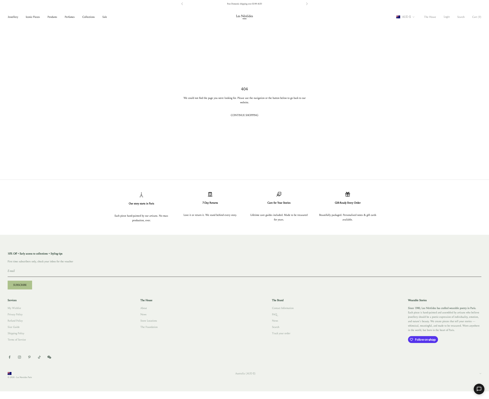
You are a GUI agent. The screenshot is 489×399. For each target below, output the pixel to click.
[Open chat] (479, 389)
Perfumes (70, 17)
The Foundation (149, 327)
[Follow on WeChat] (49, 357)
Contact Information (283, 308)
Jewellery (13, 17)
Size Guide (14, 327)
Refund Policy (15, 320)
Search (275, 327)
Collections (88, 17)
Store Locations (148, 320)
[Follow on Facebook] (9, 357)
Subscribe (20, 285)
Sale (104, 17)
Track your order (281, 333)
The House (430, 17)
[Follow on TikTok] (39, 357)
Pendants (52, 17)
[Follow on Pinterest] (29, 357)
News (143, 314)
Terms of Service (17, 339)
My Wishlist (14, 308)
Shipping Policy (16, 333)
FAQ (274, 314)
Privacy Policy (15, 314)
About (143, 308)
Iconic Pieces (33, 17)
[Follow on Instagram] (19, 357)
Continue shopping (244, 115)
